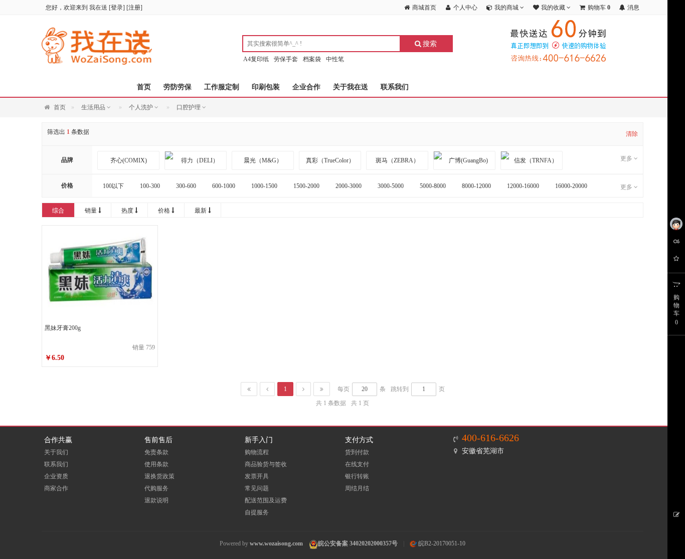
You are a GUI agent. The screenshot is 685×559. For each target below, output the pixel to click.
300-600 (186, 186)
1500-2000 (306, 186)
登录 (117, 7)
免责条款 (156, 452)
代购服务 (156, 488)
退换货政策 (159, 476)
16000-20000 (571, 186)
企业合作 (306, 87)
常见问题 (257, 488)
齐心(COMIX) (128, 160)
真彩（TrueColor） (330, 160)
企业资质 (56, 476)
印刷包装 (266, 87)
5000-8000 (433, 186)
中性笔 (335, 59)
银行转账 (357, 476)
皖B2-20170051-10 (441, 543)
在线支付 (357, 464)
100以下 (113, 186)
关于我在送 (350, 87)
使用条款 (156, 464)
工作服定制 (221, 87)
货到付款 (357, 452)
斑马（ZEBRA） (397, 160)
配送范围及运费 (266, 500)
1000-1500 (264, 186)
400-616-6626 (490, 437)
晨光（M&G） (263, 160)
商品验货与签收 (266, 464)
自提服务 (257, 512)
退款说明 (156, 500)
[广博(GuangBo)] (464, 160)
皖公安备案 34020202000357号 (358, 543)
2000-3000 (348, 186)
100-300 (150, 186)
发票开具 (257, 476)
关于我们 (56, 452)
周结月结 (357, 488)
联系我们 (395, 87)
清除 (632, 133)
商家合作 (56, 488)
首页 (144, 87)
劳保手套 (286, 59)
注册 (134, 7)
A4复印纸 (256, 59)
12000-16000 (523, 186)
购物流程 (257, 452)
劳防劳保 (177, 87)
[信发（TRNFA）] (531, 160)
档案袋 (312, 59)
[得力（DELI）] (195, 160)
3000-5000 (391, 186)
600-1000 (223, 186)
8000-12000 (476, 186)
